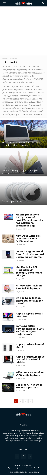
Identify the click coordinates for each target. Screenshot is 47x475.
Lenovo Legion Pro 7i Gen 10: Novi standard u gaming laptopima (30, 254)
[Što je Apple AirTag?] (23, 191)
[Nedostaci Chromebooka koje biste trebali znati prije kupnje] (23, 134)
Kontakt (37, 468)
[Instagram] (23, 456)
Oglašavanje (26, 465)
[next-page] (30, 401)
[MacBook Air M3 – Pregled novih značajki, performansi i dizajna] (8, 270)
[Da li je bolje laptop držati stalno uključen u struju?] (8, 301)
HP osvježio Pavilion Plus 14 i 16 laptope (29, 287)
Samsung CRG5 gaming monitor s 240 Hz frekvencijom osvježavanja (30, 330)
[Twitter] (30, 456)
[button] (4, 3)
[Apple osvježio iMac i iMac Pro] (8, 316)
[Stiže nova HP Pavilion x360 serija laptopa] (8, 375)
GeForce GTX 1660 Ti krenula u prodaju (29, 386)
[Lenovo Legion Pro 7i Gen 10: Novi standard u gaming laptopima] (8, 254)
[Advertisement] (23, 31)
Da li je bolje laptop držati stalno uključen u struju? (29, 301)
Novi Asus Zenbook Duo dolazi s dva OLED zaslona (28, 238)
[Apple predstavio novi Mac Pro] (8, 347)
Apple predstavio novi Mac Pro (30, 346)
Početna (5, 59)
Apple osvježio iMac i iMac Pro (29, 315)
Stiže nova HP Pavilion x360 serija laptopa (30, 374)
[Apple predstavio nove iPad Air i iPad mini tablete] (8, 359)
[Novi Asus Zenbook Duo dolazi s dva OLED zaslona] (8, 239)
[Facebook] (17, 456)
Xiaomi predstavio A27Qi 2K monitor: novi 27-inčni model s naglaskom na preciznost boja (29, 220)
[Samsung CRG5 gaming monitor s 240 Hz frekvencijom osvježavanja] (8, 329)
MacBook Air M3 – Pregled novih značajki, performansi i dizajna (29, 271)
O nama (17, 465)
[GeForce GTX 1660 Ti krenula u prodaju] (8, 387)
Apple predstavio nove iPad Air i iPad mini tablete (30, 359)
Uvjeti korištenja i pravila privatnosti (20, 468)
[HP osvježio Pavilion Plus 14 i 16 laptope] (8, 288)
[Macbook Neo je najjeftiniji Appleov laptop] (23, 162)
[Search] (43, 3)
